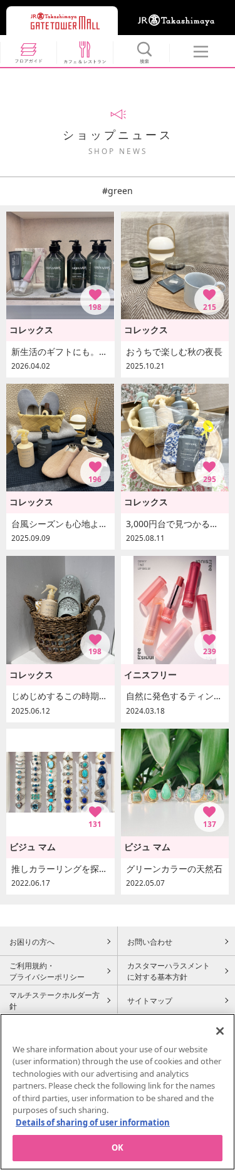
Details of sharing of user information (93, 1122)
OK (117, 1147)
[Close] (220, 1031)
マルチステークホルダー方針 (54, 1000)
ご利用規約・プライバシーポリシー (47, 971)
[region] (117, 1091)
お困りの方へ (32, 942)
